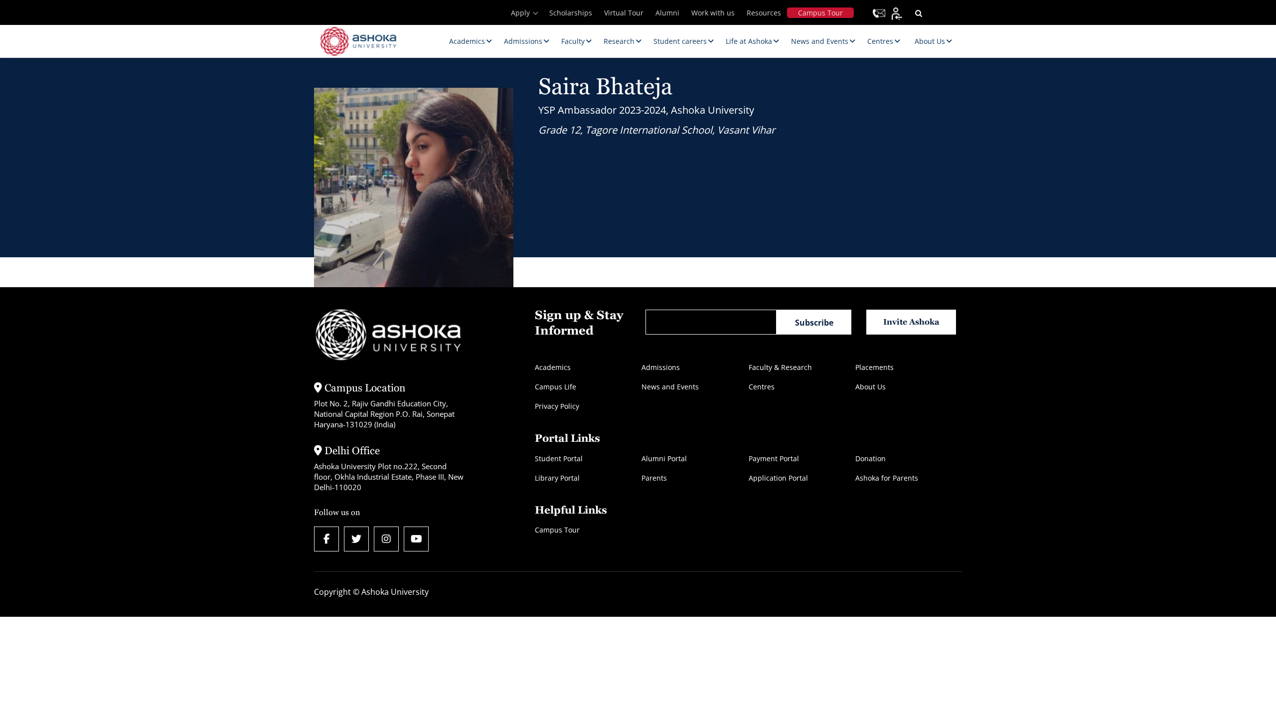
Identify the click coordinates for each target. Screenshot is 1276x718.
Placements (874, 367)
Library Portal (557, 478)
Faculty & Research (780, 367)
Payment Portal (774, 458)
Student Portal (559, 458)
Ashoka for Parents (886, 478)
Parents (654, 478)
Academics (553, 367)
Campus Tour (820, 12)
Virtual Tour (623, 12)
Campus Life (555, 386)
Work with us (713, 12)
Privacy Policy (557, 406)
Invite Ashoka (911, 322)
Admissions (660, 367)
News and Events (670, 386)
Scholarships (570, 12)
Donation (870, 458)
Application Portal (778, 478)
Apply (520, 12)
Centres (762, 386)
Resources (764, 12)
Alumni (667, 12)
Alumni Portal (664, 458)
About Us (870, 386)
